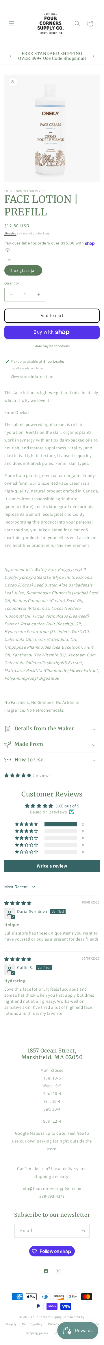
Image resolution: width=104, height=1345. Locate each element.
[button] (11, 23)
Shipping (10, 233)
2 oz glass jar (23, 270)
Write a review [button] (52, 866)
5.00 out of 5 (67, 806)
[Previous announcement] (10, 56)
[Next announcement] (93, 56)
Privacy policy (58, 1324)
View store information (32, 376)
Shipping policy (37, 1333)
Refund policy (32, 1324)
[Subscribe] (83, 1230)
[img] (17, 903)
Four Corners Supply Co (48, 1317)
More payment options (52, 346)
